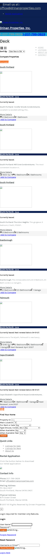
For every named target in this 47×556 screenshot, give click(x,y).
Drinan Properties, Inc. (15, 28)
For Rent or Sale (7, 425)
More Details (6, 114)
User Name (5, 524)
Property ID (5, 420)
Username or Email (9, 545)
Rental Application (14, 13)
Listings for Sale (12, 446)
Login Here (5, 552)
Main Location (7, 422)
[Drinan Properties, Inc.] (11, 22)
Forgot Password (8, 534)
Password (5, 527)
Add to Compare (8, 119)
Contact (42, 55)
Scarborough (6, 240)
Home (41, 47)
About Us (42, 52)
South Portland (7, 67)
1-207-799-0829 (34, 34)
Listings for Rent (13, 448)
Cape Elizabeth (7, 355)
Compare (4, 62)
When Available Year (9, 433)
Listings (42, 50)
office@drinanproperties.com (20, 8)
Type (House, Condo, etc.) (12, 428)
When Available (7, 430)
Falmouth (4, 297)
